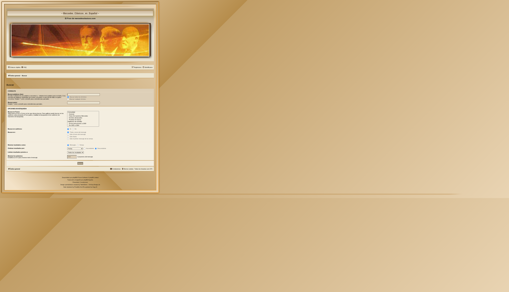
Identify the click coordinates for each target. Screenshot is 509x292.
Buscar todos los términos (78, 97)
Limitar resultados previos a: (18, 152)
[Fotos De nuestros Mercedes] (83, 116)
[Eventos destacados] (83, 118)
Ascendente (90, 148)
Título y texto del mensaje (77, 132)
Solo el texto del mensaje (77, 134)
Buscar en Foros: (14, 112)
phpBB (75, 177)
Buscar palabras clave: (16, 94)
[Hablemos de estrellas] (83, 122)
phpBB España (88, 180)
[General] (83, 114)
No (75, 129)
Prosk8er (77, 187)
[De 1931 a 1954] (83, 125)
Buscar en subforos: (15, 129)
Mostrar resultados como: (17, 145)
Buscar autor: (12, 102)
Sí (70, 129)
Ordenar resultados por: (16, 148)
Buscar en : (12, 132)
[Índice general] (80, 40)
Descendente (101, 148)
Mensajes (72, 145)
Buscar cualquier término (77, 99)
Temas (81, 145)
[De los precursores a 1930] (83, 124)
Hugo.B (95, 187)
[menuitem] (24, 67)
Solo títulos (73, 136)
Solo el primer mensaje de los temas (81, 139)
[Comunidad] (83, 112)
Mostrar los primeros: (15, 156)
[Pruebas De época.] (83, 120)
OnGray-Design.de (94, 184)
